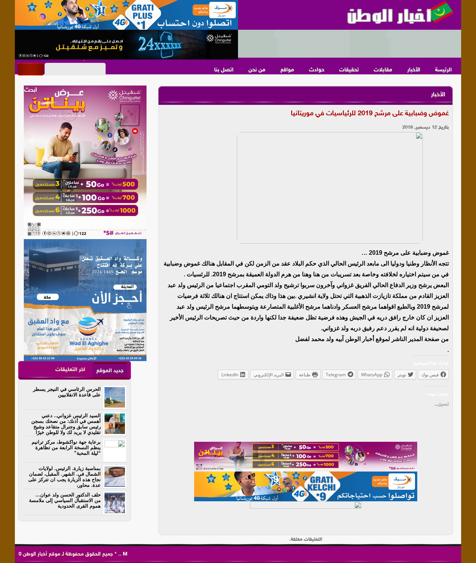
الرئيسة (443, 70)
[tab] (110, 371)
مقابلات (383, 70)
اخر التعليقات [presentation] (70, 370)
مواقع (287, 70)
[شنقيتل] (126, 45)
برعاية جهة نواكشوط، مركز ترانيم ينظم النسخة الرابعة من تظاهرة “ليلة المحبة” (66, 447)
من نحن (257, 70)
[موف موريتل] (126, 15)
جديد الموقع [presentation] (109, 371)
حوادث (316, 70)
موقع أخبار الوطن (41, 554)
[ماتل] (305, 516)
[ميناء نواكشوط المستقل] (349, 44)
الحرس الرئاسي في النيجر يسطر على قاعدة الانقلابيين (67, 392)
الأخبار (413, 70)
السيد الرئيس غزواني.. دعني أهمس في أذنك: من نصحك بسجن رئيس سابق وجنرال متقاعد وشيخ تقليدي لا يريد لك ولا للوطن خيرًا (66, 424)
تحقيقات (349, 70)
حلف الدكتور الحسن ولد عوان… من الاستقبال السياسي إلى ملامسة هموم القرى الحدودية (65, 500)
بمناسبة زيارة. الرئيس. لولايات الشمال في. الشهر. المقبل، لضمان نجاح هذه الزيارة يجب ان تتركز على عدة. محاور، (64, 477)
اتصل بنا (224, 70)
